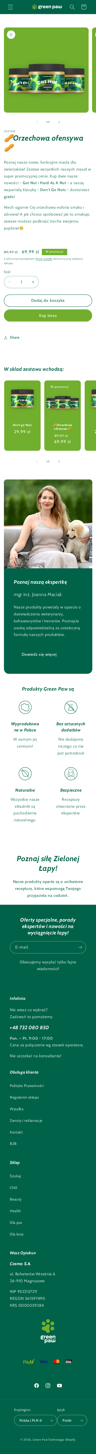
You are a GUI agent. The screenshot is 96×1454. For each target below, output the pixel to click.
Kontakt (16, 1132)
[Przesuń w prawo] (59, 122)
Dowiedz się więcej (39, 654)
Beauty (16, 1199)
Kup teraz (48, 315)
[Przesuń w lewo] (37, 122)
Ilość (7, 272)
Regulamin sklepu (24, 1097)
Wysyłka (16, 1109)
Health (15, 1211)
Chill (13, 1187)
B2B (13, 1143)
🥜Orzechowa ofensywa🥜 (62, 426)
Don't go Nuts (22, 424)
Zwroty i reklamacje (26, 1120)
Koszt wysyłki (44, 258)
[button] (10, 7)
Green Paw (40, 1439)
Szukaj (15, 1176)
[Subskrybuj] (80, 947)
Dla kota (17, 1234)
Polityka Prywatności (27, 1085)
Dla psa (16, 1222)
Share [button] (15, 337)
